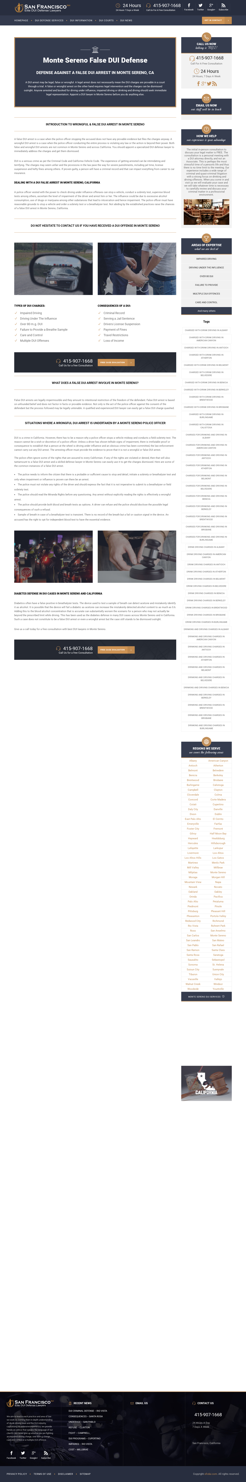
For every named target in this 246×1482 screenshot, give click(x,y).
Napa (218, 882)
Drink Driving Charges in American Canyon (206, 556)
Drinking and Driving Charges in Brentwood (206, 706)
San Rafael (218, 945)
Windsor (218, 984)
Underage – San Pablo (82, 1422)
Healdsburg (218, 838)
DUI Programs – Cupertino (85, 1438)
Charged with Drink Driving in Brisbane (206, 407)
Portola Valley (218, 916)
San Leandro (193, 940)
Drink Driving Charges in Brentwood (206, 607)
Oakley (218, 891)
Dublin (218, 814)
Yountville (218, 988)
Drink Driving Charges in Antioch (206, 564)
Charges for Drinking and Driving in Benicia (206, 497)
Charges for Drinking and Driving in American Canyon (206, 446)
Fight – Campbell (79, 1433)
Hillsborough (218, 843)
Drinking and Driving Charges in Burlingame (206, 727)
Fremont (218, 828)
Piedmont (193, 906)
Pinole (218, 906)
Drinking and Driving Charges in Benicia (206, 687)
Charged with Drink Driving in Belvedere (206, 374)
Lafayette (193, 848)
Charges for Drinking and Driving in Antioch (206, 456)
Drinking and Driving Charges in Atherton (206, 658)
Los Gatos (218, 857)
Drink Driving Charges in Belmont (206, 579)
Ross (193, 930)
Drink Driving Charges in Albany (206, 547)
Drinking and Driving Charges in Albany (206, 629)
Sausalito (193, 959)
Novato (218, 886)
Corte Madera (218, 799)
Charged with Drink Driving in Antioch (206, 347)
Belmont (193, 770)
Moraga (193, 877)
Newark (193, 886)
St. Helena (218, 964)
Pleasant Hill (218, 911)
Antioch (193, 765)
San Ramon (193, 950)
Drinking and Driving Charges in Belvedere (206, 679)
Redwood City (193, 920)
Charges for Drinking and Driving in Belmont (206, 477)
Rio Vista (193, 925)
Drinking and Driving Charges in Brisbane (206, 716)
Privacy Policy (17, 1474)
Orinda (193, 896)
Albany (193, 760)
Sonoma (193, 964)
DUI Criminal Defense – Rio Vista (88, 1411)
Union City (218, 974)
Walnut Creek (193, 984)
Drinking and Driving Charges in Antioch (206, 648)
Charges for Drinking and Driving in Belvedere (206, 487)
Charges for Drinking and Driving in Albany (206, 436)
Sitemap (85, 1474)
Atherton (218, 765)
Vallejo (218, 979)
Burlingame (193, 785)
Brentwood (193, 780)
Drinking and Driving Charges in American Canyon (206, 638)
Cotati (193, 804)
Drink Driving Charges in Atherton (206, 571)
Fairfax (218, 823)
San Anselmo (218, 930)
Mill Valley (193, 867)
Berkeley (218, 775)
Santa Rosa (193, 954)
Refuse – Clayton (79, 1427)
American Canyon (218, 760)
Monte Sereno (218, 872)
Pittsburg (193, 911)
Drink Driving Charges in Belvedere (206, 586)
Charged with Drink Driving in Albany (206, 330)
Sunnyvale (218, 969)
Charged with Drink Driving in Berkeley (206, 389)
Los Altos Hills (193, 857)
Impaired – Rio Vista (80, 1444)
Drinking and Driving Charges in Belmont (206, 668)
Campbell (193, 789)
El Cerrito (218, 819)
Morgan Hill (218, 877)
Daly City (193, 809)
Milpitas (192, 872)
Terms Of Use (42, 1474)
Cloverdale (193, 794)
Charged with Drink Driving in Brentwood (206, 398)
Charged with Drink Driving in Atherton (206, 356)
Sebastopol (218, 959)
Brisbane (218, 780)
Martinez (193, 862)
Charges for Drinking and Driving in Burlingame (206, 538)
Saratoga (218, 954)
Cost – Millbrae (78, 1449)
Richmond (218, 920)
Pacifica (218, 896)
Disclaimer (65, 1474)
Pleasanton (193, 916)
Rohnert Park (218, 925)
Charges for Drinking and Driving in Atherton (206, 467)
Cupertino (218, 804)
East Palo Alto (193, 819)
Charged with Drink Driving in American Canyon (206, 339)
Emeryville (193, 823)
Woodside (193, 988)
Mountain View (193, 882)
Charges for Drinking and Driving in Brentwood (206, 518)
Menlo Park (218, 862)
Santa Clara (218, 950)
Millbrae (218, 867)
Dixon (193, 814)
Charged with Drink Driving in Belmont (206, 365)
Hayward (193, 838)
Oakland (192, 891)
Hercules (193, 843)
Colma (218, 794)
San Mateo (218, 940)
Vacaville (193, 979)
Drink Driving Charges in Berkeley (206, 600)
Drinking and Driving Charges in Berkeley (206, 696)
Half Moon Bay (218, 833)
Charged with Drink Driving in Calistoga (206, 426)
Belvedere (218, 770)
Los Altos (218, 853)
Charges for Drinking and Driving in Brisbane (206, 528)
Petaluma (218, 901)
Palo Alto (193, 901)
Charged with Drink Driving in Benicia (206, 382)
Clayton (218, 789)
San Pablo (193, 945)
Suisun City (193, 969)
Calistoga (218, 785)
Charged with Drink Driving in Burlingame (206, 416)
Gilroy (193, 833)
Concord (193, 799)
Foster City (193, 828)
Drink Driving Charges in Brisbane (206, 615)
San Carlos (193, 935)
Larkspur (218, 848)
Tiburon (193, 974)
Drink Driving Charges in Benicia (206, 593)
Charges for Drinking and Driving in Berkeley (206, 507)
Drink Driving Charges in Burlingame (206, 622)
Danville (218, 809)
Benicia (193, 775)
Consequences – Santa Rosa (86, 1416)
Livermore (193, 853)
